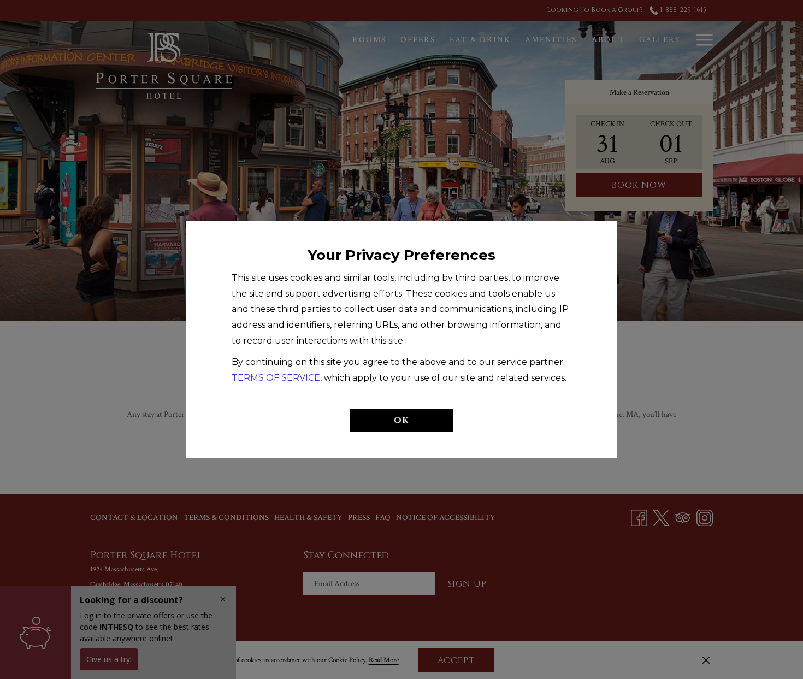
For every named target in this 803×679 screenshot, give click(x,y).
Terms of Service (276, 378)
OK (401, 420)
